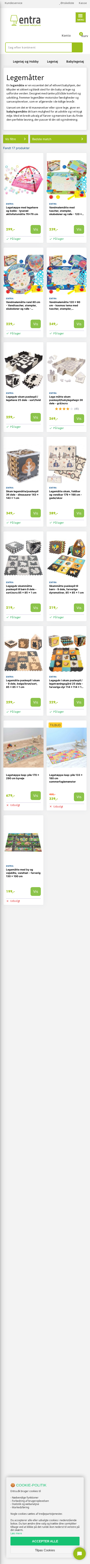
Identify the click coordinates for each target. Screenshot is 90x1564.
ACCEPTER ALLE (45, 1541)
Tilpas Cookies (45, 1550)
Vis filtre (10, 139)
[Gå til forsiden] (7, 61)
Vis (35, 229)
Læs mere (16, 1533)
